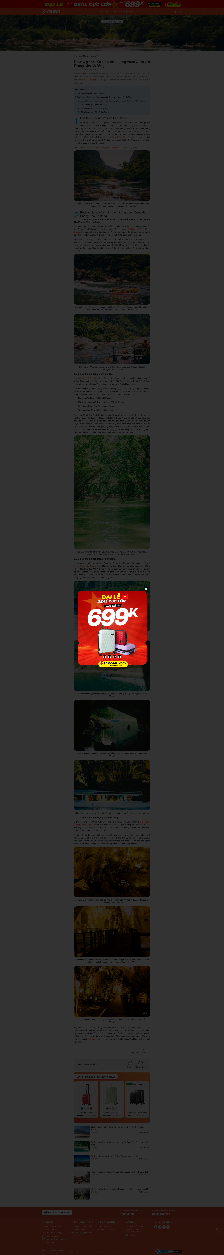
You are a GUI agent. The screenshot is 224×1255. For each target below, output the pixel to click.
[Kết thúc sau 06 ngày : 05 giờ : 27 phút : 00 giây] (112, 666)
